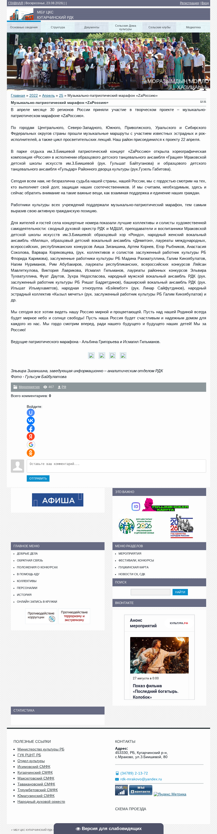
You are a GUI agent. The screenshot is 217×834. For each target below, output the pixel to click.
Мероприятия (29, 387)
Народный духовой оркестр (41, 801)
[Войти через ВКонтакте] (31, 421)
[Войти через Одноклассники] (31, 453)
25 (61, 95)
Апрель (48, 95)
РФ (64, 387)
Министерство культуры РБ (40, 749)
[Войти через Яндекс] (31, 436)
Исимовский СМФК (33, 766)
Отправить (38, 478)
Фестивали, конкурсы (136, 560)
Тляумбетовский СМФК (37, 790)
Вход (205, 3)
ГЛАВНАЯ (15, 3)
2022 (33, 95)
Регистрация (189, 3)
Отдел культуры (31, 761)
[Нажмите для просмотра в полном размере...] (92, 359)
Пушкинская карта (133, 567)
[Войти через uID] (31, 413)
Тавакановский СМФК (36, 784)
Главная (18, 95)
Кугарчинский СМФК (35, 772)
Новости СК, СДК (132, 574)
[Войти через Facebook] (31, 428)
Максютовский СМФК (35, 778)
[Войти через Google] (31, 444)
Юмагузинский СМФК (36, 796)
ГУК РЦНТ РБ (29, 755)
